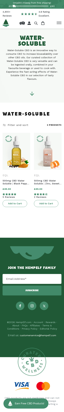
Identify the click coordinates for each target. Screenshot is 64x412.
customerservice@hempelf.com (38, 335)
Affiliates (35, 325)
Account (38, 322)
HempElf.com (23, 322)
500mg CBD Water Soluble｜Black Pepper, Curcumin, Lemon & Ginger (16, 182)
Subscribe (32, 290)
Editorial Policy (48, 328)
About (15, 325)
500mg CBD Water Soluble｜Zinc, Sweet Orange (46, 182)
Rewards (50, 322)
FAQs (25, 325)
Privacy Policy (29, 328)
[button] (36, 23)
